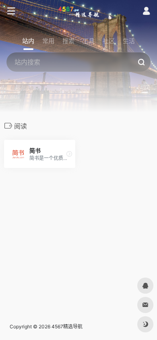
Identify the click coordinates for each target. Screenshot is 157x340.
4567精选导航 (67, 326)
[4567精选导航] (79, 11)
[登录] (146, 12)
